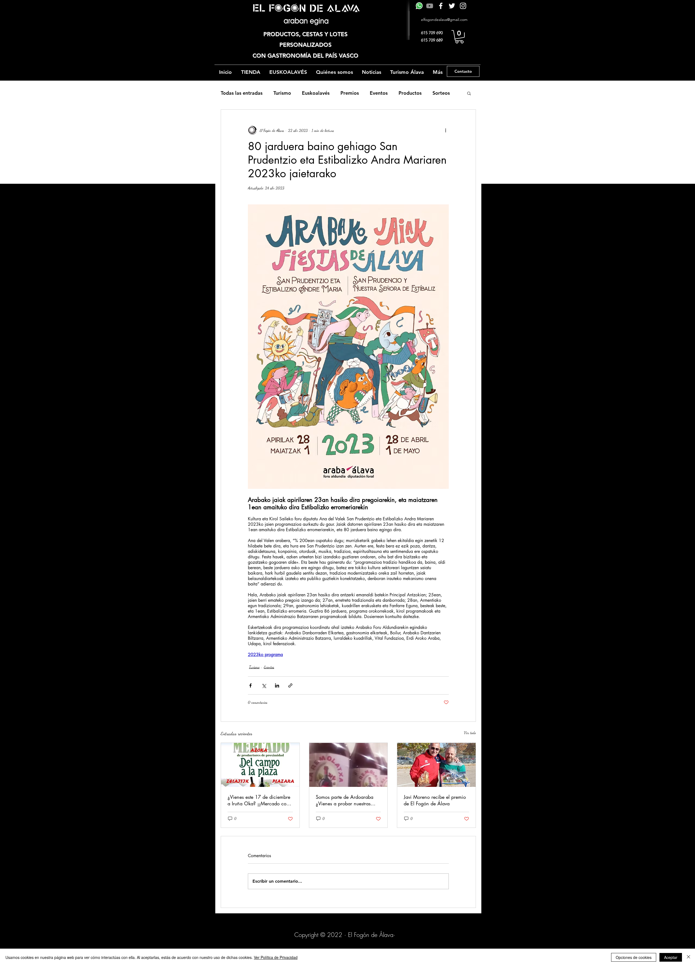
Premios (349, 93)
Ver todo (470, 732)
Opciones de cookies (634, 957)
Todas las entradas (242, 93)
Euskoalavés (316, 93)
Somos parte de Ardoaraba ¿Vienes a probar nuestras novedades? (344, 800)
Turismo (282, 93)
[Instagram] (463, 6)
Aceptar (670, 957)
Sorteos (441, 93)
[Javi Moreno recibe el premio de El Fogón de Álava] (436, 765)
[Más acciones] (445, 130)
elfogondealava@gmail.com (444, 19)
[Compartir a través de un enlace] (290, 685)
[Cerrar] (688, 957)
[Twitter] (452, 6)
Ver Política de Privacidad (276, 957)
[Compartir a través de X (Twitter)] (263, 685)
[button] (459, 36)
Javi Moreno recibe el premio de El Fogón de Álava (435, 800)
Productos (410, 93)
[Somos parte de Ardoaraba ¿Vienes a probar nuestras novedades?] (348, 765)
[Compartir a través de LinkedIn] (277, 685)
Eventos (379, 93)
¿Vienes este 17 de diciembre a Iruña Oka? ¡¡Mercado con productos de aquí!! (259, 800)
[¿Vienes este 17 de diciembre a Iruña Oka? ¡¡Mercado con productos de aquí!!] (260, 765)
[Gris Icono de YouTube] (429, 6)
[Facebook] (441, 6)
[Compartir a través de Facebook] (250, 685)
